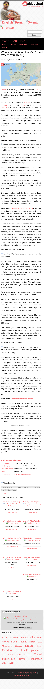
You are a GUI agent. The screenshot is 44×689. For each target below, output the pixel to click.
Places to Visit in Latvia (22, 208)
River (4, 655)
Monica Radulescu (12, 546)
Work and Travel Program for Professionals (19, 502)
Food (14, 641)
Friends (23, 641)
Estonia (27, 102)
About (23, 44)
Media (34, 44)
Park (24, 650)
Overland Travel (12, 650)
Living (40, 642)
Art (9, 638)
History (32, 642)
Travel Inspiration (8, 487)
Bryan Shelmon (32, 565)
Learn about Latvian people (22, 399)
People (30, 650)
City (32, 637)
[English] (7, 22)
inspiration (28, 628)
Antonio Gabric (32, 583)
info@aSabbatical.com (22, 675)
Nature (29, 645)
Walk (11, 663)
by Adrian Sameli (20, 673)
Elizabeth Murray (12, 512)
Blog (5, 47)
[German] (32, 22)
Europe (37, 90)
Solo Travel (12, 490)
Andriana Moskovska (11, 460)
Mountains (7, 646)
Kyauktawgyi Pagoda (22, 616)
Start (5, 41)
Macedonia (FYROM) (22, 474)
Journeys (18, 41)
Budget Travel (18, 638)
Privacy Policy (32, 673)
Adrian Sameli (32, 529)
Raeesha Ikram (12, 568)
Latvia (3, 90)
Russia (23, 105)
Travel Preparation (24, 487)
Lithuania (4, 105)
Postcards (9, 44)
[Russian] (7, 27)
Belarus (4, 108)
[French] (19, 22)
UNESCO (5, 663)
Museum (18, 646)
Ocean (39, 646)
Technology (28, 655)
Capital (27, 638)
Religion (38, 650)
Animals (4, 638)
